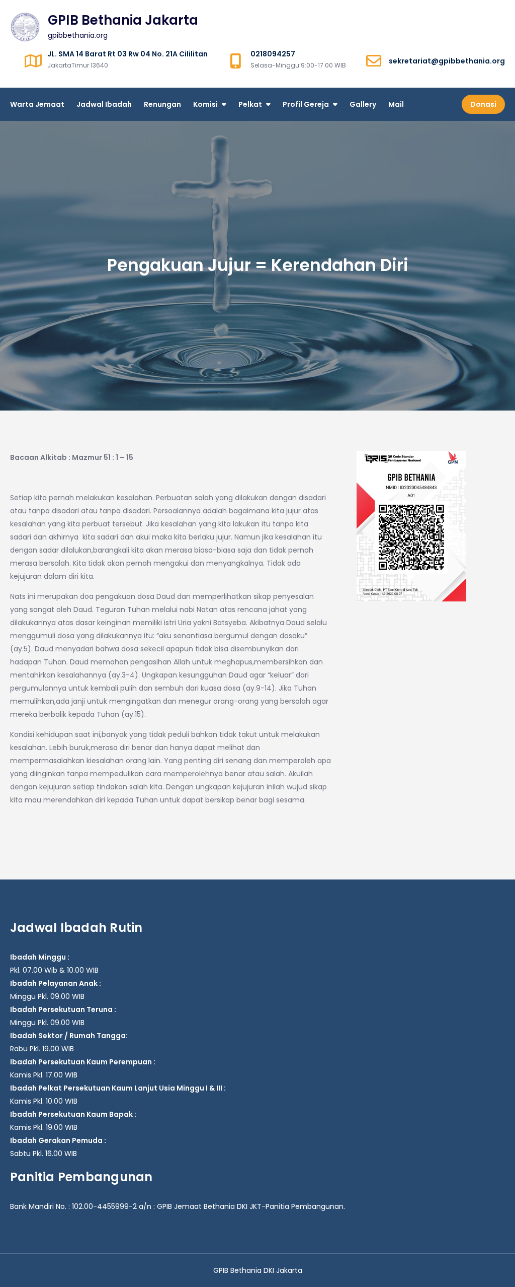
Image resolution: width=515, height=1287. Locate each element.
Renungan (162, 104)
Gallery (363, 104)
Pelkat (250, 104)
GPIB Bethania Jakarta (123, 20)
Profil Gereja (306, 104)
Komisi (205, 104)
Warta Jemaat (37, 104)
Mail (396, 104)
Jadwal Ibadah (104, 104)
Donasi (483, 104)
